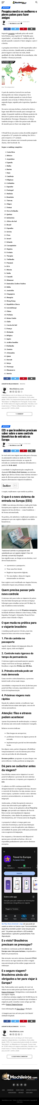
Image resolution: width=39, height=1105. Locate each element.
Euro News (20, 1009)
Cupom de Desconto (31, 1090)
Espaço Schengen (8, 992)
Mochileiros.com (15, 23)
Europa (23, 1026)
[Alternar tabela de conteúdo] (14, 485)
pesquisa (11, 33)
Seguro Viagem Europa (14, 1004)
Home (3, 1090)
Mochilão (21, 1093)
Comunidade (10, 1090)
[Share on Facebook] (7, 29)
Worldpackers (12, 1093)
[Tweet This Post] (15, 29)
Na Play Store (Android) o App (12, 924)
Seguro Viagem (20, 1090)
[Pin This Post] (23, 29)
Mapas (23, 384)
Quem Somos (29, 1093)
